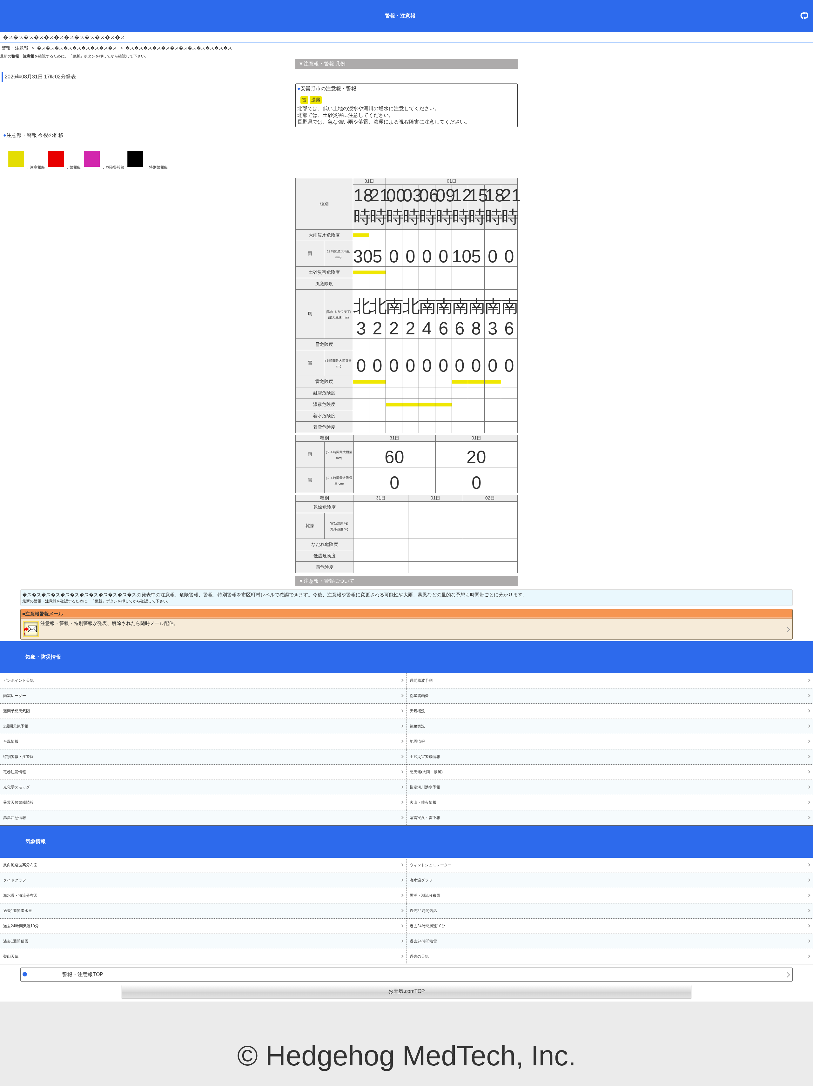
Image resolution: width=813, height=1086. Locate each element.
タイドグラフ (14, 880)
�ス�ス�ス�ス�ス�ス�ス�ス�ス (77, 47)
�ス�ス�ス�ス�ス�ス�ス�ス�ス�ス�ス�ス (178, 47)
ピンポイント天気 (18, 680)
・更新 (806, 15)
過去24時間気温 (423, 910)
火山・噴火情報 (423, 802)
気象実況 (417, 726)
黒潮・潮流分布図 (425, 895)
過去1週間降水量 (17, 910)
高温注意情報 (14, 817)
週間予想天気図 (16, 711)
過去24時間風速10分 (427, 926)
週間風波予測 (421, 680)
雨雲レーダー (14, 696)
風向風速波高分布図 (20, 865)
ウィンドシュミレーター (431, 865)
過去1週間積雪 (15, 941)
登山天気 (10, 956)
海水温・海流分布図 (20, 895)
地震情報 (417, 741)
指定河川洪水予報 (425, 787)
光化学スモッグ (16, 787)
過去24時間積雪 (423, 941)
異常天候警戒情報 (18, 802)
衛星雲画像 (419, 696)
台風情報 (10, 741)
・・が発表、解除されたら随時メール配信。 (109, 623)
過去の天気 (419, 956)
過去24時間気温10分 (21, 926)
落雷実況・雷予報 (425, 817)
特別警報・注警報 (18, 756)
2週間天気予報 (15, 726)
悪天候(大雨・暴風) (426, 772)
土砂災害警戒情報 (425, 756)
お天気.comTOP (406, 991)
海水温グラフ (421, 880)
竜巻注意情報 (14, 772)
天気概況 (417, 711)
